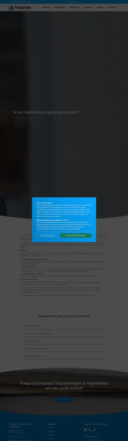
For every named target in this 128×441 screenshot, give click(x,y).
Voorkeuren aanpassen (47, 235)
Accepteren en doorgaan (76, 235)
